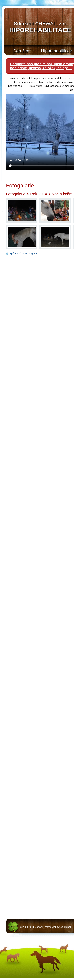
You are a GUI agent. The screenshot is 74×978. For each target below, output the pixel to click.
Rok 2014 (38, 194)
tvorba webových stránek (58, 927)
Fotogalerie (15, 194)
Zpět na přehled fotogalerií (24, 253)
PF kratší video (33, 85)
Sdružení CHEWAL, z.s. (40, 27)
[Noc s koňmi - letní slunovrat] (21, 220)
